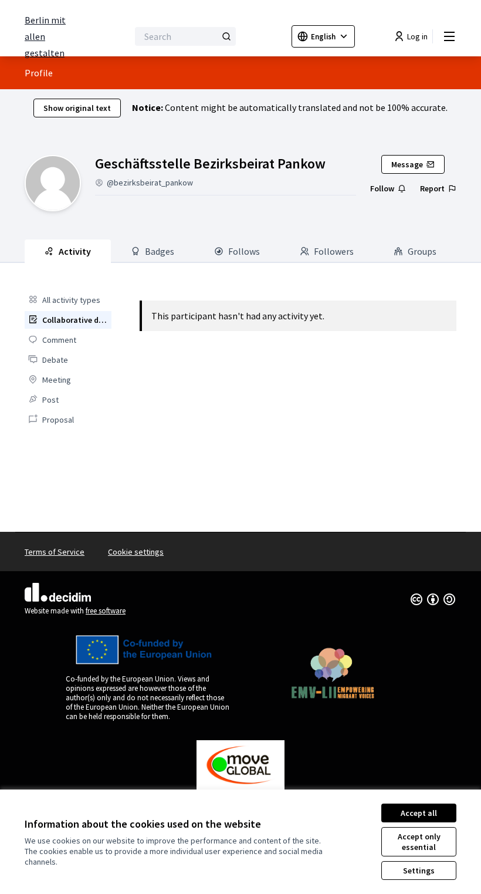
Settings (419, 870)
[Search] (226, 36)
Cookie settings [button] (136, 551)
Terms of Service (54, 551)
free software (106, 611)
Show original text (77, 108)
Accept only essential (419, 841)
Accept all (419, 813)
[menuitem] (68, 300)
